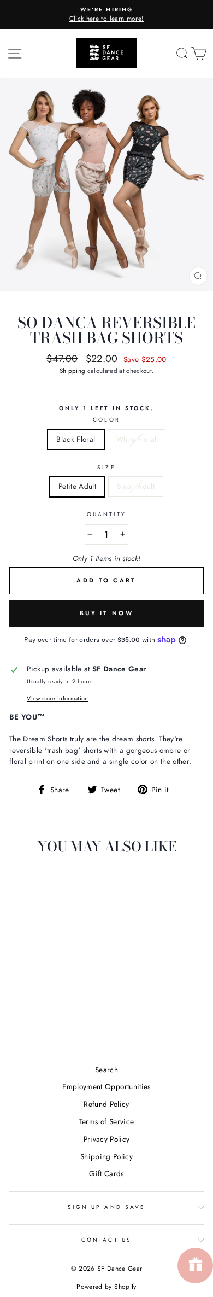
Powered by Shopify (106, 1287)
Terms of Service (106, 1121)
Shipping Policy (106, 1156)
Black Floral (75, 439)
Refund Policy (106, 1104)
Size (106, 467)
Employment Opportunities (106, 1086)
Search (106, 1069)
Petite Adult (77, 486)
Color (106, 420)
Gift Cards (106, 1173)
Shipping (73, 370)
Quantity (106, 514)
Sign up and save (106, 1207)
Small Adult (136, 486)
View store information (57, 698)
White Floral (136, 439)
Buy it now (106, 613)
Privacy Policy (107, 1139)
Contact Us (106, 1240)
